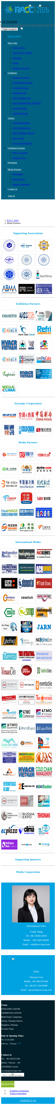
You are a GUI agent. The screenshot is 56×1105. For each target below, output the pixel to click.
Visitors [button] (11, 118)
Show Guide (18, 138)
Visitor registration (18, 1093)
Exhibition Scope (20, 88)
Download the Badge (22, 143)
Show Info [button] (12, 43)
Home (14, 36)
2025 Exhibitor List (21, 98)
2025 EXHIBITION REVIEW (27, 103)
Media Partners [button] (14, 169)
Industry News (19, 158)
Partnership (18, 174)
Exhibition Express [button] (16, 148)
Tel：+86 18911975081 (10, 1059)
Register (7, 1084)
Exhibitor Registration (23, 83)
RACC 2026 (13, 220)
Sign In (45, 6)
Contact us (12, 189)
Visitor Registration (21, 123)
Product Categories (21, 68)
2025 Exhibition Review (24, 133)
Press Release (19, 179)
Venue (15, 63)
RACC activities (20, 153)
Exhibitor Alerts (20, 108)
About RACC (19, 48)
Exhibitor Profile (20, 113)
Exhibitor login (19, 93)
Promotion (12, 162)
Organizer (17, 58)
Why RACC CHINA (22, 53)
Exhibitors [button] (12, 73)
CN (33, 6)
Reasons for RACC (21, 77)
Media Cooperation (21, 184)
